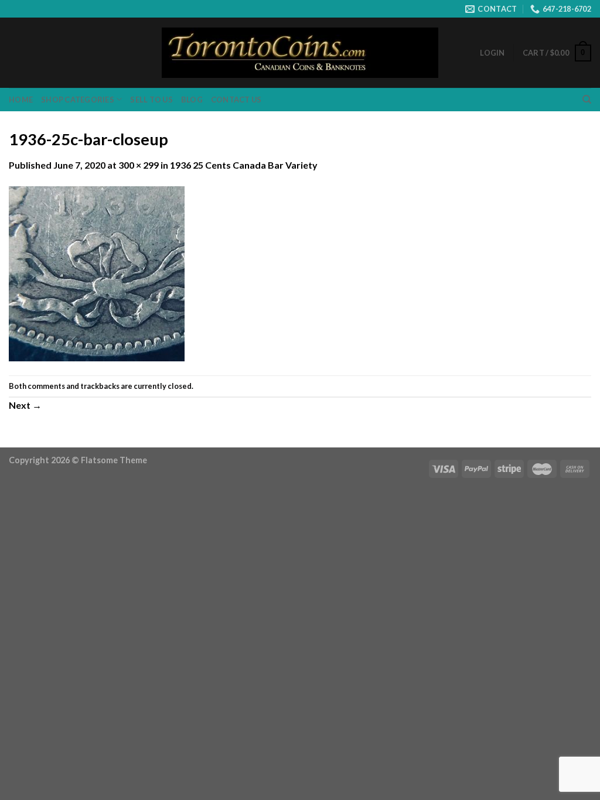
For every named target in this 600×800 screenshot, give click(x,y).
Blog (192, 99)
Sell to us (151, 99)
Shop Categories (77, 99)
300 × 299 (138, 164)
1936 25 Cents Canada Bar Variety (244, 164)
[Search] (586, 99)
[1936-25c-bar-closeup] (97, 272)
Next (25, 405)
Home (21, 99)
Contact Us (236, 99)
